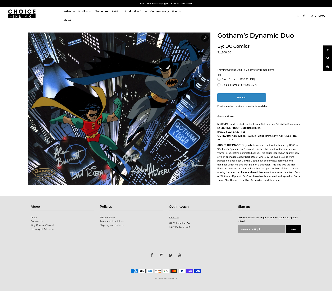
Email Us (174, 217)
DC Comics (237, 46)
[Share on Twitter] (327, 58)
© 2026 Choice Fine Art (165, 279)
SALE (115, 11)
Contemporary (159, 11)
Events (176, 11)
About (67, 20)
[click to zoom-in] (205, 38)
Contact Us (37, 221)
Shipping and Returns (111, 225)
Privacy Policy (107, 217)
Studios (83, 11)
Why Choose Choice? (42, 225)
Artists (67, 11)
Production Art (134, 11)
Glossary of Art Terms (42, 229)
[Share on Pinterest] (327, 67)
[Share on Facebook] (327, 49)
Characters (101, 11)
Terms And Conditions (112, 221)
